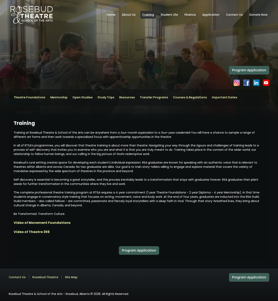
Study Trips (105, 97)
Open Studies (82, 97)
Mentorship (59, 97)
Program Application (249, 70)
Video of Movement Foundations (42, 222)
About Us (129, 15)
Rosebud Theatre (45, 277)
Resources (127, 97)
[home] (31, 14)
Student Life (169, 15)
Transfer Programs (154, 97)
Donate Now (258, 15)
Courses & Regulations (190, 97)
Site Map (71, 277)
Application (210, 15)
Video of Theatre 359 (32, 232)
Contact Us (234, 15)
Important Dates (224, 97)
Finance (190, 15)
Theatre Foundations (29, 97)
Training (148, 15)
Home (111, 15)
